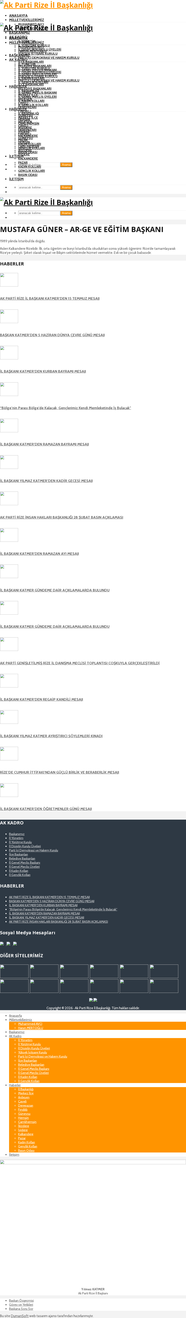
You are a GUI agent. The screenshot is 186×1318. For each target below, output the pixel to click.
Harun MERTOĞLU (32, 51)
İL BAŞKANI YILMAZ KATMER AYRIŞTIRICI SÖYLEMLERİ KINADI (51, 736)
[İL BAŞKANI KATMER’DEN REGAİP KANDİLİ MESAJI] (9, 686)
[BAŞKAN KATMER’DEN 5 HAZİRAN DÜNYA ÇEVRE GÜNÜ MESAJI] (9, 322)
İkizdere (25, 150)
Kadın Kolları (29, 167)
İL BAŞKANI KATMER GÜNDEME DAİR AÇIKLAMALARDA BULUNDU (55, 590)
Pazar (23, 163)
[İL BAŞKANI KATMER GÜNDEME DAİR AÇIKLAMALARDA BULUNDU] (9, 577)
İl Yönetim (27, 64)
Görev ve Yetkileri (21, 1305)
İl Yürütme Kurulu (34, 68)
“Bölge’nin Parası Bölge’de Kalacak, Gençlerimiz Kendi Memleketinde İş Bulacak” (65, 408)
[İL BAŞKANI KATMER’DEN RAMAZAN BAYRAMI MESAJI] (9, 431)
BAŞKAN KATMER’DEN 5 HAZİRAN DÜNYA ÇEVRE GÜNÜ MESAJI (52, 335)
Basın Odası (27, 175)
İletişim (16, 156)
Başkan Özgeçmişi (21, 1300)
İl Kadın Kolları (31, 101)
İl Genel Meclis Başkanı (37, 93)
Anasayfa (18, 15)
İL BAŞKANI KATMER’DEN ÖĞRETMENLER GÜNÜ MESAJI (46, 809)
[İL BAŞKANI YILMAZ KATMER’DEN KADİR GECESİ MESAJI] (9, 468)
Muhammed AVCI (31, 47)
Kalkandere (28, 158)
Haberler (18, 86)
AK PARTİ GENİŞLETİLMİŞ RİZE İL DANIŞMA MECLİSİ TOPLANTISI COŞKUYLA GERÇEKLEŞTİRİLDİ (80, 663)
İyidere (24, 154)
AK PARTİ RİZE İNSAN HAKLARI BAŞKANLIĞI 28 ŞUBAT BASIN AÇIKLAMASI (61, 517)
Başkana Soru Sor (21, 1309)
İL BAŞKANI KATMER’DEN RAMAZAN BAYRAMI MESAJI (44, 444)
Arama (66, 164)
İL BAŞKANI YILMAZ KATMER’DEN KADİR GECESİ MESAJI (46, 481)
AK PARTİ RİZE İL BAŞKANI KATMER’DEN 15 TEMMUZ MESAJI (50, 298)
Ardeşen (25, 122)
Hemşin (24, 142)
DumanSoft (20, 1316)
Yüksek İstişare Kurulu (38, 54)
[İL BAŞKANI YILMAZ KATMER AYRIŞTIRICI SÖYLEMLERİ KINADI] (9, 723)
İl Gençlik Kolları (33, 105)
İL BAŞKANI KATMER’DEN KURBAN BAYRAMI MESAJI (43, 371)
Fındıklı (24, 111)
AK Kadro (18, 59)
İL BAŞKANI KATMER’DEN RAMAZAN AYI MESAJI (39, 553)
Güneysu (25, 138)
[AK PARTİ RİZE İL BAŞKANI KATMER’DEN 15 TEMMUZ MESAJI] (9, 285)
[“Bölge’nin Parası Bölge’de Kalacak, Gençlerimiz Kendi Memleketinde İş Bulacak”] (9, 395)
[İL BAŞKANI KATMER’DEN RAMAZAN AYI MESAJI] (9, 541)
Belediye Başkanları (34, 89)
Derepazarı (27, 107)
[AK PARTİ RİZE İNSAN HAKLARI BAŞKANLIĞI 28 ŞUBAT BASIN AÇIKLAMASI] (9, 504)
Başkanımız (19, 32)
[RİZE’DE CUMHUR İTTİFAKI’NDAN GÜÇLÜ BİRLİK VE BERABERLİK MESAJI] (9, 759)
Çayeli (23, 126)
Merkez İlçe (28, 118)
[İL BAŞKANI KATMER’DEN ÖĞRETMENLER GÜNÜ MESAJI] (9, 796)
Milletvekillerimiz (26, 20)
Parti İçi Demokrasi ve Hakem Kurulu (48, 58)
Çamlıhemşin (28, 146)
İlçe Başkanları (31, 62)
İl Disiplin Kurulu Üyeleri (39, 72)
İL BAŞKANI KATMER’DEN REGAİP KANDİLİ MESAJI (41, 699)
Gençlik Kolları (31, 171)
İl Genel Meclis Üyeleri (37, 97)
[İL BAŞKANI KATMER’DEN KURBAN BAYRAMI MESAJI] (9, 358)
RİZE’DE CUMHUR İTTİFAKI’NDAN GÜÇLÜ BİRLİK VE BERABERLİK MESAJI (59, 772)
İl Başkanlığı (28, 113)
